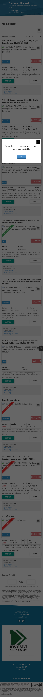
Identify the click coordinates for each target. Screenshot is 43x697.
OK (21, 157)
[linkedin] (23, 621)
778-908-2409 (14, 10)
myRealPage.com (24, 678)
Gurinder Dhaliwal (19, 3)
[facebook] (20, 621)
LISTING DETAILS (8, 81)
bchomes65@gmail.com (17, 12)
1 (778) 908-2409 (8, 91)
